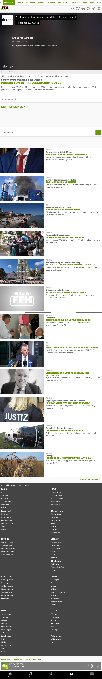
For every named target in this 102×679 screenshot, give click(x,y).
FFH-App (54, 614)
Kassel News (55, 505)
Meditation (5, 623)
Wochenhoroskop (7, 586)
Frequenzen (55, 623)
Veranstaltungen (7, 614)
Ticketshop (5, 633)
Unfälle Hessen (56, 548)
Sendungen (55, 580)
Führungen (55, 630)
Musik (30, 677)
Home (10, 677)
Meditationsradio (7, 523)
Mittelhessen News (8, 548)
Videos (53, 586)
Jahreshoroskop (6, 592)
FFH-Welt (55, 611)
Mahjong (4, 642)
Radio (4, 489)
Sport (85, 2)
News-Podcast (56, 598)
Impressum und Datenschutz (12, 659)
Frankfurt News (56, 495)
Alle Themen (55, 533)
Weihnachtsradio (7, 520)
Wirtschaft (75, 2)
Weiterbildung (56, 639)
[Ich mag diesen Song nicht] (98, 666)
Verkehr (55, 539)
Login (53, 642)
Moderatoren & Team (58, 592)
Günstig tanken (56, 561)
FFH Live (4, 492)
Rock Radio (5, 505)
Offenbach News (57, 511)
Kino (99, 2)
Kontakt (54, 620)
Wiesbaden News (57, 498)
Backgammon (6, 645)
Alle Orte (54, 530)
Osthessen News (7, 545)
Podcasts (54, 595)
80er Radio (5, 495)
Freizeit (4, 611)
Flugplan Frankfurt (57, 567)
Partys (3, 651)
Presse (53, 633)
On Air (54, 576)
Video (3, 76)
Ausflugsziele (6, 627)
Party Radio (5, 514)
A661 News (55, 558)
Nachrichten (9, 2)
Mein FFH (99, 8)
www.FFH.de (16, 485)
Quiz (2, 648)
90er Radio (5, 498)
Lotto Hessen (6, 636)
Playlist (78, 8)
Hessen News (56, 492)
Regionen (5, 539)
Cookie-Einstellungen (33, 659)
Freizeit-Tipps (6, 630)
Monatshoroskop (7, 589)
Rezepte (4, 620)
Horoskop (6, 576)
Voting (53, 605)
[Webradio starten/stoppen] (93, 666)
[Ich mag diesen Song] (88, 666)
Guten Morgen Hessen (26, 2)
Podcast (51, 677)
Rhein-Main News (7, 552)
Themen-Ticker (56, 602)
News (53, 489)
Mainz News (55, 502)
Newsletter (55, 617)
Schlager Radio (6, 511)
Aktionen (51, 2)
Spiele (3, 639)
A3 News (54, 552)
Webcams (54, 589)
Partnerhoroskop (7, 595)
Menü (92, 677)
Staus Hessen (56, 542)
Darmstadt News (57, 508)
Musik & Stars (63, 2)
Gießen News (56, 514)
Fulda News (55, 517)
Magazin (41, 2)
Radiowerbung (56, 636)
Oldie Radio (5, 508)
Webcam (94, 8)
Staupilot (83, 8)
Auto (92, 2)
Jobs (52, 627)
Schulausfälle (55, 570)
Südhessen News (7, 555)
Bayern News (55, 520)
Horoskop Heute (7, 580)
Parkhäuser (55, 564)
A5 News (54, 555)
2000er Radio (6, 502)
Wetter (88, 8)
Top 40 (3, 527)
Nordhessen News (7, 542)
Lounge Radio (6, 517)
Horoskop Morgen (7, 583)
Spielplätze (5, 617)
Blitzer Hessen (56, 545)
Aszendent (5, 598)
